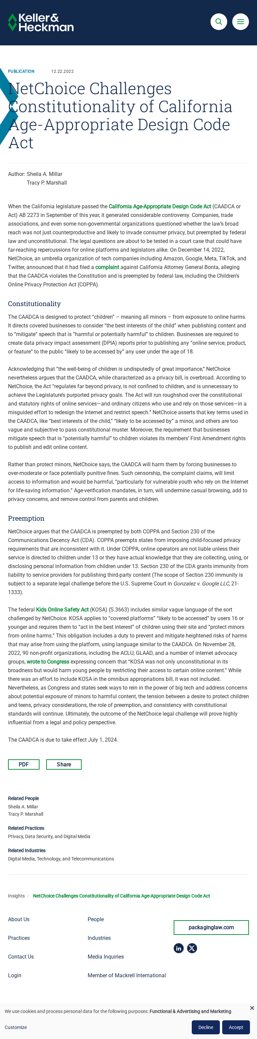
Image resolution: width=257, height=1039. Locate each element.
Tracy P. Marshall (47, 183)
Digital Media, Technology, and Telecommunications (61, 858)
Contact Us (21, 957)
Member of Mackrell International (127, 975)
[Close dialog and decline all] (252, 1008)
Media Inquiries (106, 957)
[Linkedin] (179, 948)
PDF (24, 764)
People (96, 919)
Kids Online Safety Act (62, 609)
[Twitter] (192, 948)
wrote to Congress (48, 662)
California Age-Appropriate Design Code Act (160, 206)
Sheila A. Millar (44, 174)
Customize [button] (16, 1027)
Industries (99, 938)
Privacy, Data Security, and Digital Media (49, 836)
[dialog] (128, 1021)
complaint (107, 267)
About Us (18, 919)
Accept (236, 1027)
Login (14, 975)
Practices (19, 938)
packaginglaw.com (211, 927)
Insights (16, 895)
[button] (218, 21)
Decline (205, 1027)
